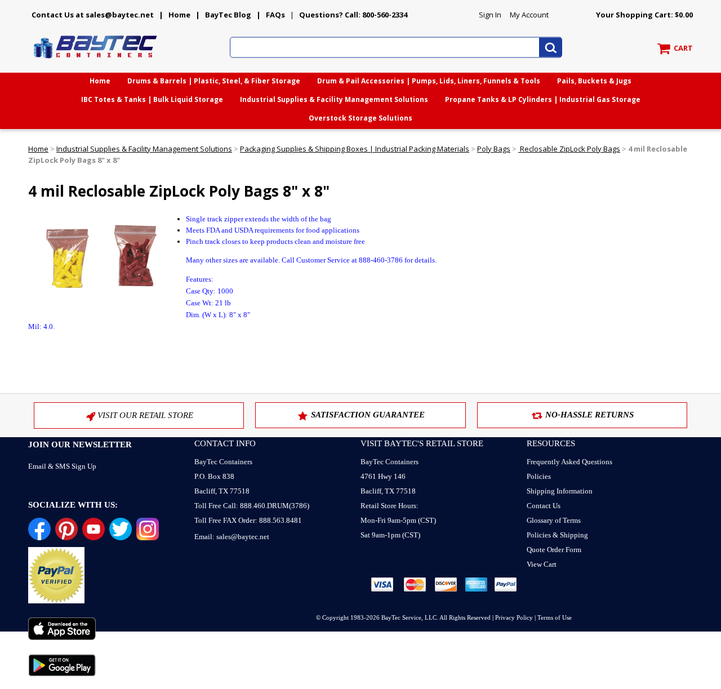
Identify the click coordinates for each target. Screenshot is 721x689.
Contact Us (543, 505)
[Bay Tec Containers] (95, 61)
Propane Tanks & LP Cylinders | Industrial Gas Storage (542, 99)
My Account (529, 15)
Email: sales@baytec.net (231, 536)
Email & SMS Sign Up (62, 466)
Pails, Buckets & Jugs (594, 81)
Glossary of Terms (554, 520)
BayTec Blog (228, 15)
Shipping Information (560, 491)
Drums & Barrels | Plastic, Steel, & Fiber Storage (213, 81)
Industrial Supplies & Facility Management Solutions (334, 99)
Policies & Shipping (557, 535)
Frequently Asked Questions (569, 461)
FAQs (275, 15)
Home (179, 15)
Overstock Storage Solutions (360, 118)
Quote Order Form (554, 549)
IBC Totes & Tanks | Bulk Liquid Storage (152, 99)
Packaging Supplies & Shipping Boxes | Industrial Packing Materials (354, 149)
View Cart (542, 564)
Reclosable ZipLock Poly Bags (569, 149)
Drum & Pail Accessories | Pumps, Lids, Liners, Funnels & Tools (428, 81)
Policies (539, 476)
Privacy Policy (514, 617)
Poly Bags (493, 149)
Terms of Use (554, 617)
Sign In (490, 15)
